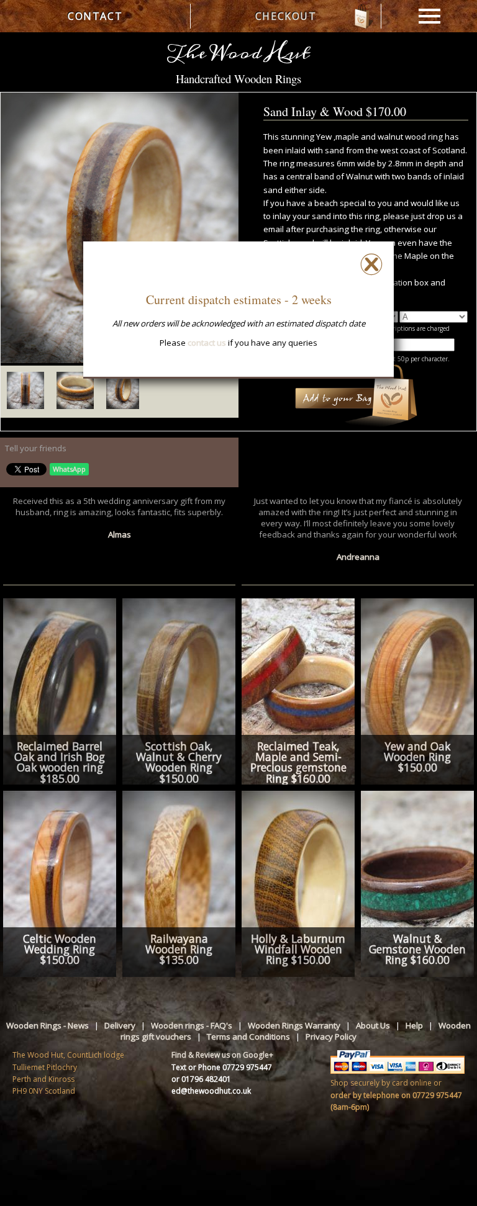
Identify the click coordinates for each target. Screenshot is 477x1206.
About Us (373, 1025)
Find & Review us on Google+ (222, 1055)
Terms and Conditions (248, 1036)
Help (414, 1025)
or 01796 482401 (201, 1079)
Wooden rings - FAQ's (191, 1025)
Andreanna (358, 556)
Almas (119, 534)
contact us (207, 342)
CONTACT (95, 16)
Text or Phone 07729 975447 (221, 1067)
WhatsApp (69, 469)
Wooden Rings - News (47, 1025)
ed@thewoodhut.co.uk (211, 1091)
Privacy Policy (331, 1036)
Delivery (119, 1025)
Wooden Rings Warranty (294, 1025)
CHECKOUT (286, 16)
